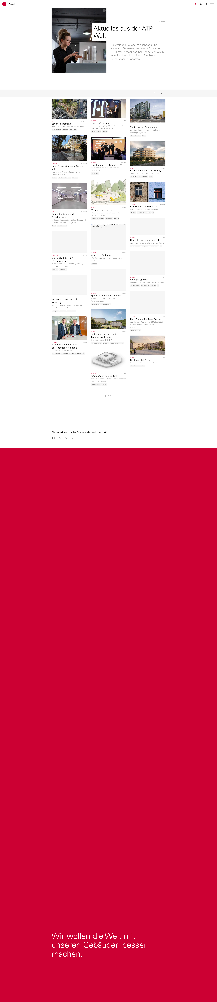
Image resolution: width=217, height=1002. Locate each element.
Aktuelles (12, 4)
